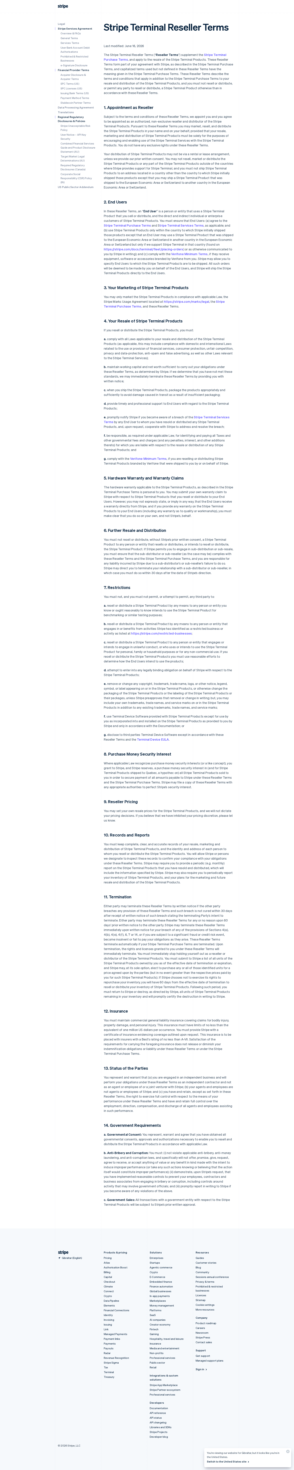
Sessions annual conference (212, 1277)
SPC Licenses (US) (71, 88)
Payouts (108, 1348)
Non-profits (157, 1353)
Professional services (162, 1358)
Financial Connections (116, 1310)
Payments (110, 1343)
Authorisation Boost (115, 1267)
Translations (66, 112)
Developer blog (159, 1436)
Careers (200, 1328)
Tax (106, 1367)
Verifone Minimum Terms (189, 254)
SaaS (153, 1315)
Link (106, 1329)
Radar (107, 1353)
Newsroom (202, 1332)
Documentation (159, 1408)
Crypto (108, 1296)
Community (202, 1272)
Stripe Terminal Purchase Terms (127, 225)
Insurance (155, 1343)
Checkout (109, 1281)
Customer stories (206, 1262)
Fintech (154, 1329)
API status (156, 1417)
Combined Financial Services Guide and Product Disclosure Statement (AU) (78, 147)
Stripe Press (203, 1337)
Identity (108, 1315)
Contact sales (204, 1342)
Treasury (109, 1377)
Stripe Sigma (111, 1362)
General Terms (69, 38)
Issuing (108, 1324)
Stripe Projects (158, 1432)
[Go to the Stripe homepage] (62, 1252)
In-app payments (160, 1296)
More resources (205, 1309)
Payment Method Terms (75, 98)
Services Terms (70, 43)
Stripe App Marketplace (164, 1385)
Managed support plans (209, 1360)
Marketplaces (158, 1300)
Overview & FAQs (71, 33)
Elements (109, 1305)
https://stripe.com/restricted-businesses (161, 633)
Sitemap (201, 1300)
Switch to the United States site (227, 1461)
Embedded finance (161, 1281)
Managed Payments (115, 1334)
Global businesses (160, 1291)
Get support (203, 1355)
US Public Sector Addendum (76, 187)
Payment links (112, 1338)
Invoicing (109, 1319)
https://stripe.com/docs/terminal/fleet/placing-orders (143, 249)
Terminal (109, 1372)
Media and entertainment (164, 1348)
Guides (200, 1258)
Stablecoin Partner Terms (76, 102)
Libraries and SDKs (161, 1427)
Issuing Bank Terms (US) (75, 93)
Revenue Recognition (116, 1358)
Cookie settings (205, 1304)
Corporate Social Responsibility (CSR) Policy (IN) (76, 178)
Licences (201, 1295)
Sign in (200, 1369)
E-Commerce (157, 1277)
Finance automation (161, 1286)
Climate (108, 1286)
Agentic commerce (161, 1267)
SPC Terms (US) (70, 83)
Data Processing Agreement (76, 107)
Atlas (107, 1262)
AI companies (158, 1319)
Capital (108, 1277)
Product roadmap (206, 1323)
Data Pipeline (111, 1300)
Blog (198, 1267)
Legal (61, 23)
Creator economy (160, 1324)
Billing (107, 1272)
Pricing (108, 1258)
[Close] (287, 1452)
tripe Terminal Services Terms (182, 225)
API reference (158, 1413)
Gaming (154, 1334)
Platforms (155, 1310)
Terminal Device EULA (153, 739)
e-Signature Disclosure (74, 65)
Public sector (157, 1362)
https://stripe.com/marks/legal (186, 301)
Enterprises (156, 1258)
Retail (153, 1367)
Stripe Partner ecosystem (165, 1389)
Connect (109, 1291)
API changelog (158, 1422)
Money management (162, 1305)
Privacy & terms (205, 1281)
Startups (155, 1262)
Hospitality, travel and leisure (167, 1338)
